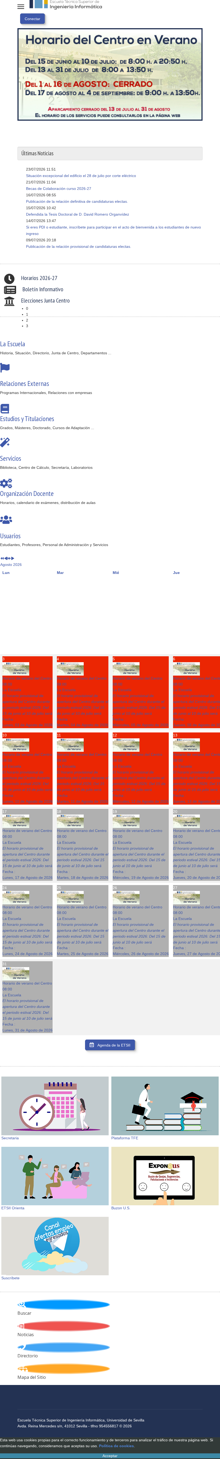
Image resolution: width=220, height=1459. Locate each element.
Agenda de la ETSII (113, 1045)
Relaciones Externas (24, 383)
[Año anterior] (2, 559)
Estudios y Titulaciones (27, 418)
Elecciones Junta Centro (45, 300)
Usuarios (10, 535)
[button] (114, 309)
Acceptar (110, 1456)
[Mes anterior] (5, 559)
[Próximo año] (9, 559)
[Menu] (20, 6)
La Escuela (12, 343)
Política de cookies (116, 1446)
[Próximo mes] (12, 559)
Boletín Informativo (43, 289)
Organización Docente (27, 493)
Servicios (10, 458)
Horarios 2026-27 (39, 278)
